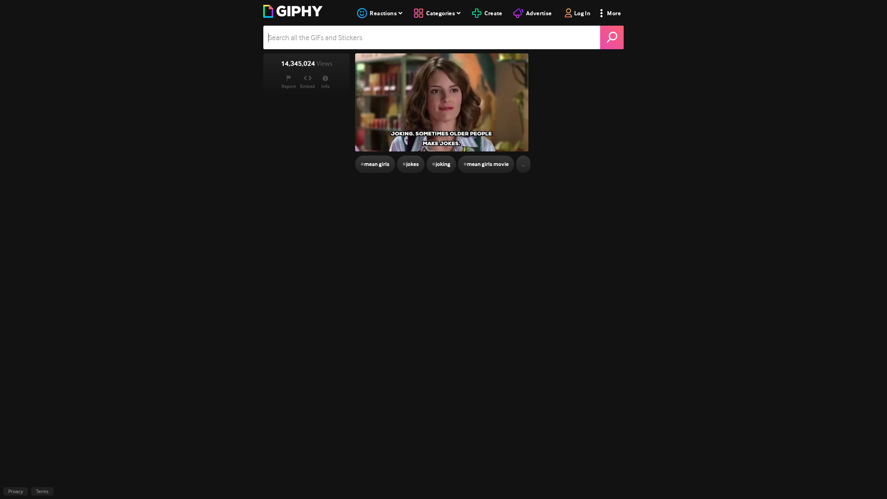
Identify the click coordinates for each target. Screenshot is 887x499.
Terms (42, 491)
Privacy (15, 491)
